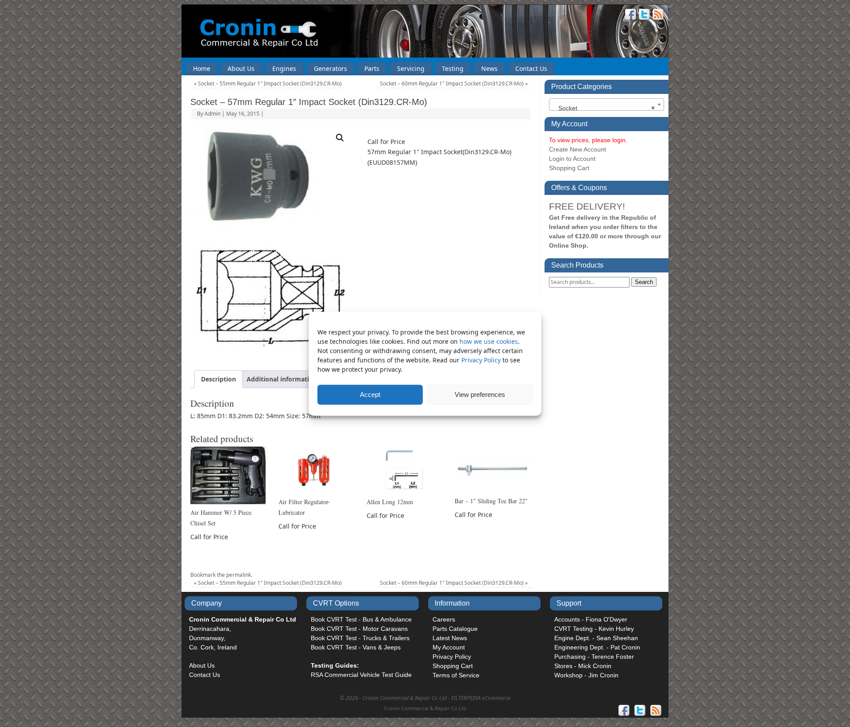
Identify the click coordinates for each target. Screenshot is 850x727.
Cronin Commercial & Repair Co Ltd (425, 708)
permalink (238, 575)
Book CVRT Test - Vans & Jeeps (356, 647)
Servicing (411, 68)
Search (644, 282)
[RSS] (658, 16)
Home (201, 68)
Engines (284, 68)
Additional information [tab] (282, 379)
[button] (340, 138)
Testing (453, 68)
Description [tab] (218, 379)
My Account (449, 647)
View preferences (480, 394)
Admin (212, 113)
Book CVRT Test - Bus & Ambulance (361, 619)
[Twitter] (644, 16)
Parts (371, 68)
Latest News (450, 637)
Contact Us (531, 68)
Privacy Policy (481, 359)
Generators (330, 68)
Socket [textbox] (604, 108)
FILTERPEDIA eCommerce (480, 698)
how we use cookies (489, 341)
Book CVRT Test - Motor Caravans (359, 628)
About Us (241, 68)
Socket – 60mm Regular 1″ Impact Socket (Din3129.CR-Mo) (454, 83)
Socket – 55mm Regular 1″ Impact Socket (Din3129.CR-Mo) (268, 83)
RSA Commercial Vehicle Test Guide (361, 674)
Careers (444, 619)
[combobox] (606, 104)
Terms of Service (456, 675)
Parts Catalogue (455, 628)
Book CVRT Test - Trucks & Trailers (360, 637)
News (489, 68)
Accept (370, 394)
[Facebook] (631, 16)
